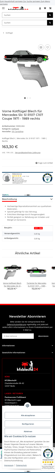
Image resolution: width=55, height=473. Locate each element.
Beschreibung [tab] (9, 199)
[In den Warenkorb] (4, 40)
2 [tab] (27, 98)
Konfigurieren (28, 424)
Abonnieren (43, 336)
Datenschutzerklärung (16, 324)
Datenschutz (21, 465)
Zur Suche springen (32, 1)
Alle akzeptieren (28, 415)
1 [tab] (25, 98)
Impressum (8, 465)
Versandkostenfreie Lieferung (27, 152)
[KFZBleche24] (18, 8)
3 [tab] (30, 98)
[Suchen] (50, 15)
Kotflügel (15, 129)
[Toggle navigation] (3, 7)
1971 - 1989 (38, 228)
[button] (40, 8)
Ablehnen (28, 431)
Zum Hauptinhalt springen (11, 1)
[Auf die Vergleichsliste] (41, 47)
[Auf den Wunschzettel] (47, 47)
